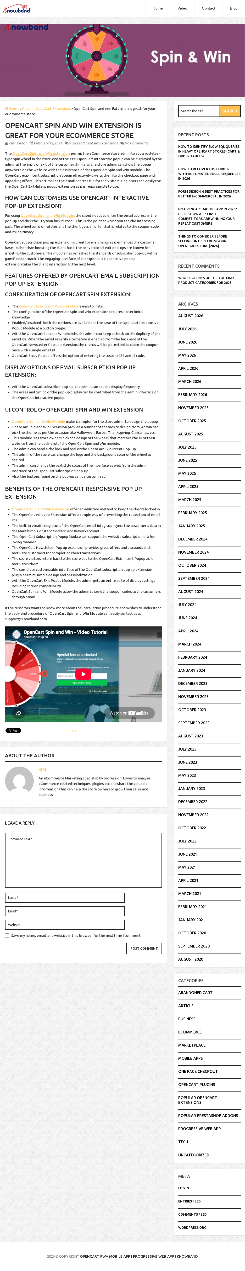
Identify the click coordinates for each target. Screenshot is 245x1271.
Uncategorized (193, 1155)
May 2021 (187, 867)
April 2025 (188, 486)
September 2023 (194, 723)
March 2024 (189, 644)
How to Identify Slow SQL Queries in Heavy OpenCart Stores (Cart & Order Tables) (209, 151)
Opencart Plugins (196, 1084)
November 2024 (193, 552)
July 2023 (187, 749)
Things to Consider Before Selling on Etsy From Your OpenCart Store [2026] (202, 241)
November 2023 (193, 696)
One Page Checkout (198, 1071)
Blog (234, 8)
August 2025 (190, 434)
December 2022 (192, 802)
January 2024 (191, 670)
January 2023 (191, 788)
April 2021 (188, 880)
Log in (183, 1188)
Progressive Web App (199, 1129)
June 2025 (187, 460)
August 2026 (190, 316)
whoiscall (188, 278)
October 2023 (192, 710)
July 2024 (187, 605)
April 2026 (188, 368)
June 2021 (187, 854)
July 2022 (187, 841)
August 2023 (190, 736)
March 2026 (189, 381)
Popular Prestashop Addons (208, 1115)
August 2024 (190, 591)
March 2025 (189, 500)
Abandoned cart (195, 992)
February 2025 (192, 513)
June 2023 (187, 762)
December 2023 (192, 683)
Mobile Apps (190, 1058)
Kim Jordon (18, 143)
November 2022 (193, 815)
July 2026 (187, 329)
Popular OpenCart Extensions (93, 143)
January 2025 (191, 526)
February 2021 (192, 907)
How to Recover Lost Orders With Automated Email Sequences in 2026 (209, 173)
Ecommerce (190, 1032)
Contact (208, 8)
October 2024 (192, 565)
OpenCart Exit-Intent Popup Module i (49, 306)
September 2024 (194, 578)
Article (186, 1006)
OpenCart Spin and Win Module (38, 421)
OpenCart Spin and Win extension (41, 153)
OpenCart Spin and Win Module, (48, 215)
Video (182, 8)
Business (186, 1019)
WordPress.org (192, 1227)
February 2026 (192, 394)
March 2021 (189, 893)
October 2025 (192, 421)
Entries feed (189, 1201)
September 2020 (194, 946)
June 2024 (187, 618)
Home (158, 8)
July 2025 (187, 447)
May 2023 (187, 775)
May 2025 (187, 473)
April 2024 (188, 631)
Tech (183, 1142)
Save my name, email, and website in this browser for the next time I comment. (76, 935)
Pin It (72, 731)
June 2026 (187, 342)
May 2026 (187, 355)
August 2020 (190, 959)
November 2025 (193, 408)
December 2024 (192, 539)
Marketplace (192, 1045)
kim (42, 769)
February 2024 (192, 657)
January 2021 (191, 920)
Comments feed (192, 1214)
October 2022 (192, 828)
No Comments (137, 143)
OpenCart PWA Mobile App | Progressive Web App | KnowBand (139, 1256)
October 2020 (192, 933)
